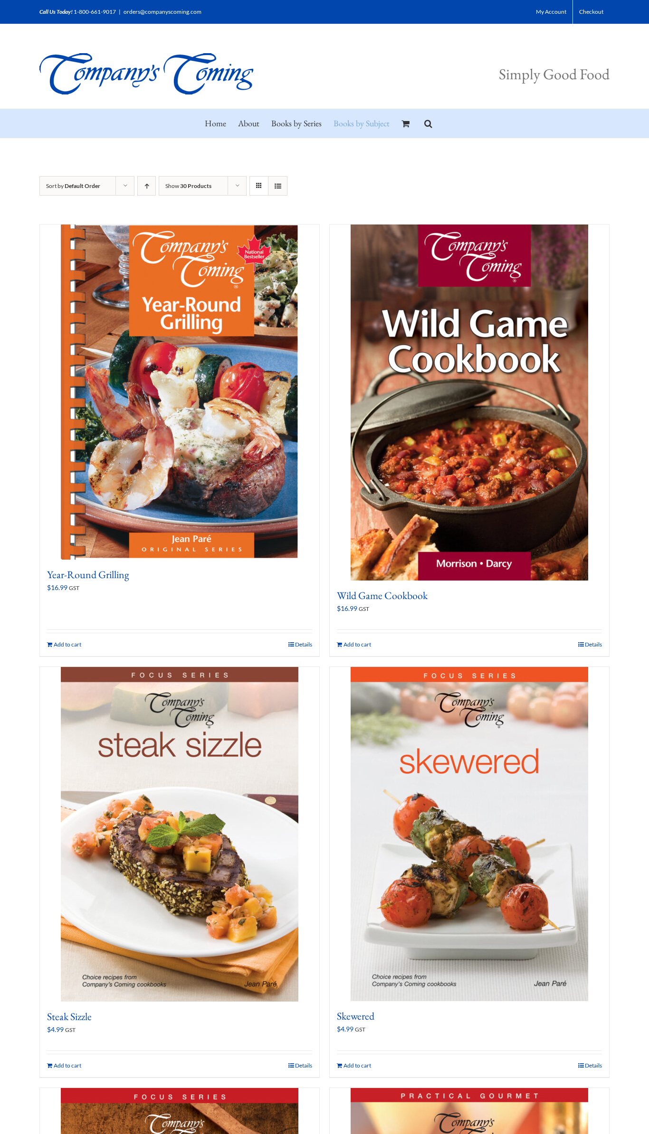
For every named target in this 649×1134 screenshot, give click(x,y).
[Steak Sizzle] (179, 834)
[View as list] (277, 186)
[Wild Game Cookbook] (469, 403)
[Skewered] (469, 834)
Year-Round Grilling (88, 574)
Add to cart (67, 644)
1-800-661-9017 (95, 11)
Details (303, 644)
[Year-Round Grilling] (179, 392)
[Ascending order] (146, 186)
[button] (428, 123)
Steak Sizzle (69, 1016)
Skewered (355, 1016)
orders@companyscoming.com (162, 11)
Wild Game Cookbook (382, 595)
